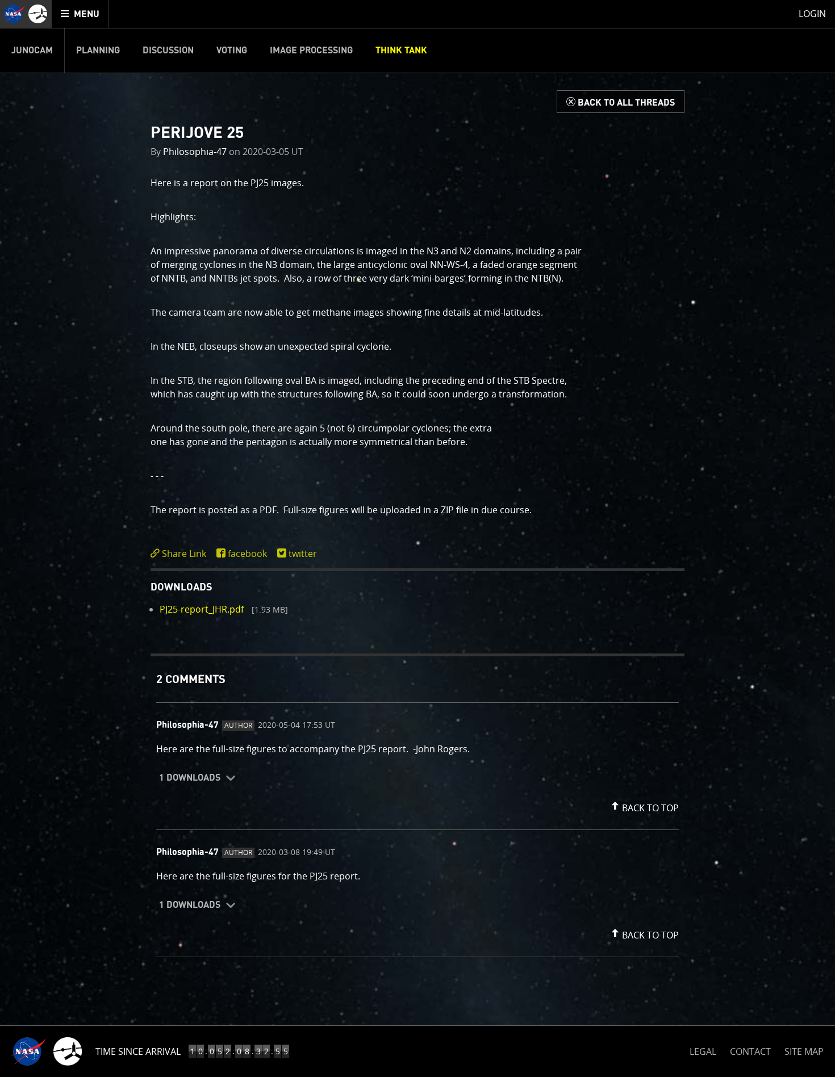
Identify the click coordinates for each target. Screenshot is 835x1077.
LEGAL (703, 1049)
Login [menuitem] (812, 13)
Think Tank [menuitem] (401, 50)
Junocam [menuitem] (32, 50)
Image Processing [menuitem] (311, 50)
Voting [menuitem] (231, 50)
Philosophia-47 (195, 151)
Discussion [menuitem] (168, 50)
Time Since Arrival (138, 1051)
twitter (303, 553)
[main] (417, 538)
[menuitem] (80, 14)
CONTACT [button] (750, 1051)
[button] (643, 805)
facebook (247, 553)
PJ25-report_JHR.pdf (202, 609)
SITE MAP (804, 1051)
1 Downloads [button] (189, 777)
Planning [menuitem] (98, 50)
